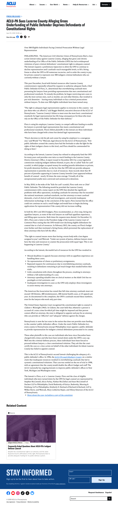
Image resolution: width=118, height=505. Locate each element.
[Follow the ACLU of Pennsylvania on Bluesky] (32, 493)
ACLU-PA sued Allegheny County (68, 357)
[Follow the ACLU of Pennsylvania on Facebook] (8, 493)
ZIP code (72, 478)
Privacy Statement (21, 502)
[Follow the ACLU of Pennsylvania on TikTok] (23, 493)
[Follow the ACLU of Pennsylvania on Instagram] (18, 493)
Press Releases (13, 16)
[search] (110, 499)
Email (71, 471)
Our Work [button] (54, 4)
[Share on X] (21, 38)
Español (108, 492)
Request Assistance (96, 492)
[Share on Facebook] (17, 38)
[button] (25, 37)
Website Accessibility (33, 502)
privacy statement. (60, 483)
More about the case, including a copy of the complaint (50, 395)
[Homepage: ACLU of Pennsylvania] (12, 4)
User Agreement (10, 502)
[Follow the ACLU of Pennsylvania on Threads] (27, 493)
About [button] (31, 4)
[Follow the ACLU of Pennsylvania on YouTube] (13, 493)
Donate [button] (105, 4)
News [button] (65, 4)
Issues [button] (42, 4)
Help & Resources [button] (80, 4)
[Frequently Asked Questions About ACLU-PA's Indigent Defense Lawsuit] (31, 435)
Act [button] (93, 4)
